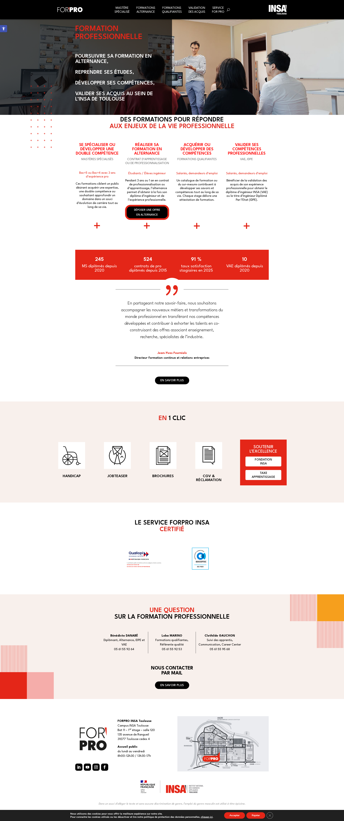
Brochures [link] (163, 476)
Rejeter (256, 815)
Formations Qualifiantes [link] (172, 9)
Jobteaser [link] (117, 476)
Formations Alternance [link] (145, 9)
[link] (3, 28)
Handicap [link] (72, 476)
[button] (78, 767)
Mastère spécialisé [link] (122, 9)
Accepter (235, 815)
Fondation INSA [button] (263, 461)
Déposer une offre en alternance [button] (147, 212)
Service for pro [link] (218, 9)
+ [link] (97, 226)
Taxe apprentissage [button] (263, 475)
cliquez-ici (207, 817)
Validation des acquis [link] (196, 9)
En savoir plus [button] (172, 380)
